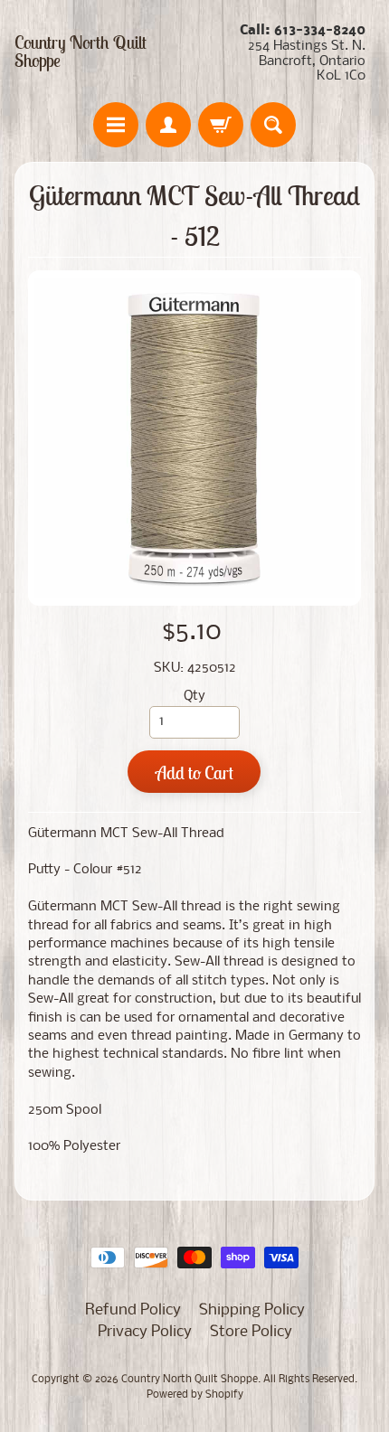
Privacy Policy (145, 1332)
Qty (194, 696)
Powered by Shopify (195, 1395)
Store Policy (251, 1332)
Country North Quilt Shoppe (80, 51)
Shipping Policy (252, 1310)
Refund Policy (133, 1310)
